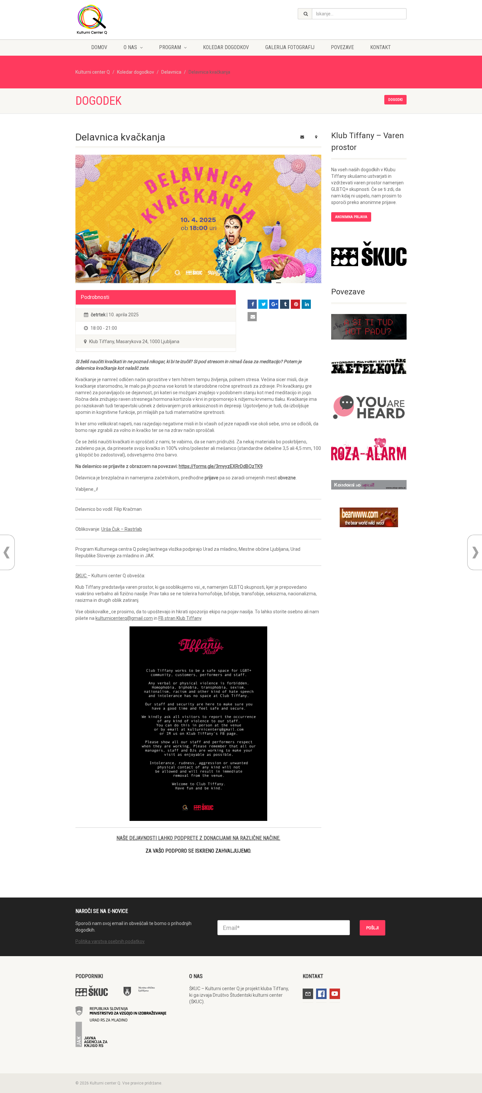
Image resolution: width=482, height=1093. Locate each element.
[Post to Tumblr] (284, 304)
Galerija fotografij (289, 47)
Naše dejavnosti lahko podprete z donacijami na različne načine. (198, 838)
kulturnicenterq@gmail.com (124, 618)
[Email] (252, 316)
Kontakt (380, 47)
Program (170, 47)
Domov (99, 47)
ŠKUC (81, 575)
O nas (130, 47)
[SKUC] (369, 254)
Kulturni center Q (92, 72)
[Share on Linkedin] (306, 304)
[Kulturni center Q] (127, 19)
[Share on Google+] (273, 304)
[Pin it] (295, 304)
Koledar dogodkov (226, 47)
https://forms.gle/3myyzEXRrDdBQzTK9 (221, 466)
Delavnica (171, 72)
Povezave (342, 47)
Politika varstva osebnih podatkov (110, 941)
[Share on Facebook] (252, 304)
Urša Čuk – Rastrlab (121, 529)
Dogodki (395, 100)
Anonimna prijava (351, 217)
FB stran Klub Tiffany (179, 618)
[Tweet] (263, 304)
